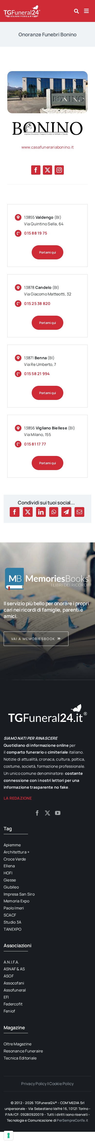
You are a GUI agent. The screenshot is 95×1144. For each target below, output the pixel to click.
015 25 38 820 (37, 303)
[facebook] (35, 170)
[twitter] (47, 170)
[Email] (79, 512)
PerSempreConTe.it (72, 1120)
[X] (28, 512)
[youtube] (57, 813)
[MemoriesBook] (47, 578)
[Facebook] (15, 512)
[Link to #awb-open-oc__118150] (86, 11)
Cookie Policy (61, 1083)
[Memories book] (47, 623)
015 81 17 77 (35, 444)
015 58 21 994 (37, 373)
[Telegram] (66, 512)
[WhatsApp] (53, 512)
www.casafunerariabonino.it (47, 147)
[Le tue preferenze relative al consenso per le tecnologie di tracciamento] (8, 1135)
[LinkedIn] (41, 512)
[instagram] (59, 170)
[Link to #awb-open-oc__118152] (76, 11)
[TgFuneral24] (22, 6)
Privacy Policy (34, 1083)
